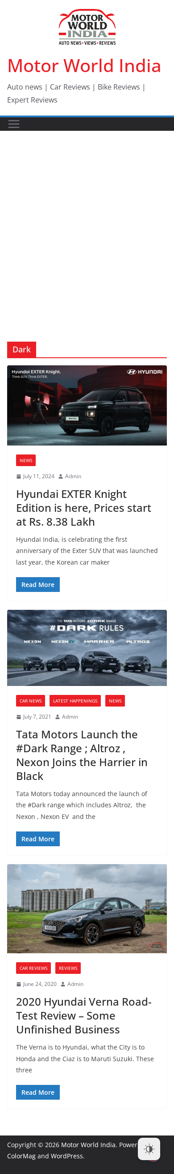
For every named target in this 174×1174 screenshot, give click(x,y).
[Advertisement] (87, 223)
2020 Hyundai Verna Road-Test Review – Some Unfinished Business (84, 1015)
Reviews (68, 968)
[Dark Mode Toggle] (149, 1149)
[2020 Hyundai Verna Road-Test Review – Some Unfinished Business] (87, 908)
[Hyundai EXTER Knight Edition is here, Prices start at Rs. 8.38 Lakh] (87, 405)
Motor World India (84, 65)
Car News (30, 701)
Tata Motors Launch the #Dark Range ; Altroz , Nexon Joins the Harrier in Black (82, 755)
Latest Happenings (75, 701)
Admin (73, 476)
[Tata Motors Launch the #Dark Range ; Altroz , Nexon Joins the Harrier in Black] (87, 648)
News (26, 460)
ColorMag (21, 1156)
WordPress (67, 1156)
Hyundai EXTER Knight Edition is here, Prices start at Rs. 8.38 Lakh (83, 507)
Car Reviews (33, 968)
